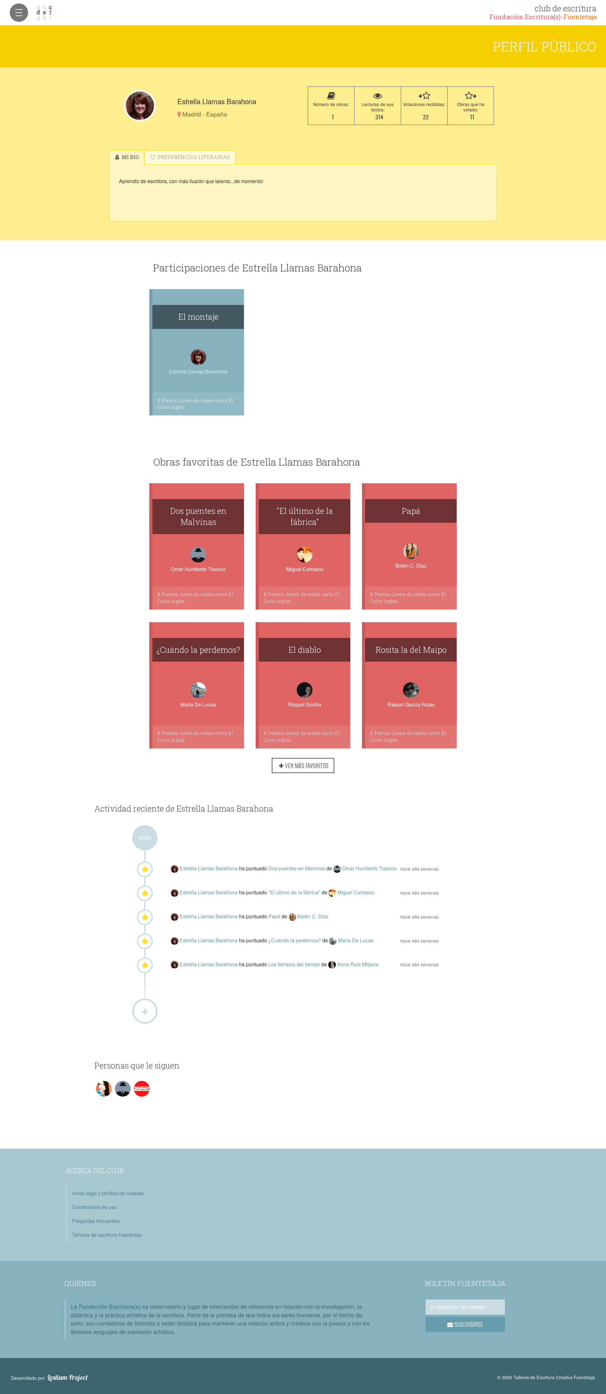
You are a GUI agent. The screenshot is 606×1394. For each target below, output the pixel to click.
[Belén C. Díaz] (292, 916)
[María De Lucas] (333, 940)
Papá (411, 510)
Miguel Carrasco (304, 569)
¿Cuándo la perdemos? (198, 649)
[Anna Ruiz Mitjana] (332, 964)
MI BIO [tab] (130, 157)
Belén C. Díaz (411, 565)
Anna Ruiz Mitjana (357, 964)
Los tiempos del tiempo (294, 964)
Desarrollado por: (49, 1377)
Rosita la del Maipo (411, 649)
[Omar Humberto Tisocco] (337, 868)
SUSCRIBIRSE (468, 1324)
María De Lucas (198, 704)
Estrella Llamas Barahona (209, 868)
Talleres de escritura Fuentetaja (107, 1234)
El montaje (198, 316)
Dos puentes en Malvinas (198, 516)
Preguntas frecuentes (96, 1220)
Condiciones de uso (94, 1207)
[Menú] (18, 12)
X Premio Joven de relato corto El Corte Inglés (195, 403)
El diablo (304, 649)
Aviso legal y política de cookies (108, 1193)
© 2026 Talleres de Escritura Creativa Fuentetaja (546, 1377)
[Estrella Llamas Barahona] (140, 106)
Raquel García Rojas (411, 704)
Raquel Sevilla (304, 704)
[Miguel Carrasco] (333, 892)
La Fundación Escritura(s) (106, 1306)
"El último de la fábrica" (304, 516)
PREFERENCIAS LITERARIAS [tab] (193, 157)
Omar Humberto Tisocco (198, 569)
